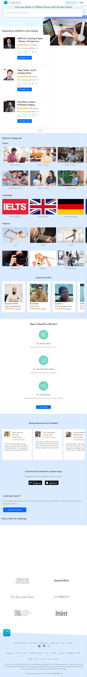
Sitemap (69, 643)
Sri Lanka (43, 659)
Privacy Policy (43, 643)
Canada (30, 659)
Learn (63, 643)
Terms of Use (33, 643)
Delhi (24, 653)
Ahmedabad (70, 653)
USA (36, 659)
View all (39, 131)
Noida (78, 653)
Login (81, 2)
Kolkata (53, 653)
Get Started (43, 407)
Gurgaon (61, 653)
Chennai (17, 653)
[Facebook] (39, 647)
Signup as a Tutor (71, 3)
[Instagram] (44, 647)
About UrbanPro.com (20, 643)
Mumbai (40, 653)
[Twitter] (48, 646)
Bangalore (10, 653)
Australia (55, 659)
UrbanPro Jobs (54, 643)
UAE (49, 659)
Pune (47, 653)
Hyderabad (32, 653)
